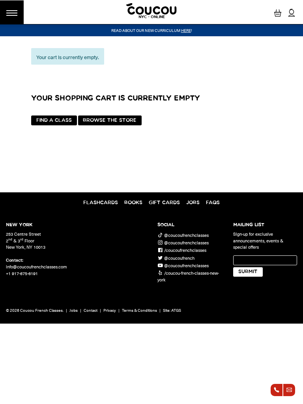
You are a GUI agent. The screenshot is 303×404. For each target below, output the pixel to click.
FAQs (213, 202)
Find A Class (54, 120)
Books (133, 202)
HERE (186, 30)
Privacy (109, 310)
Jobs (193, 202)
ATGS (176, 310)
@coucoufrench (179, 257)
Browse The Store (110, 120)
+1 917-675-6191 (22, 273)
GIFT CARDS (164, 202)
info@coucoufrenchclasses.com (36, 266)
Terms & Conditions (139, 310)
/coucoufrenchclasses (185, 250)
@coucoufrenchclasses (186, 234)
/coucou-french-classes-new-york (188, 276)
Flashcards (100, 202)
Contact (90, 310)
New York (19, 224)
